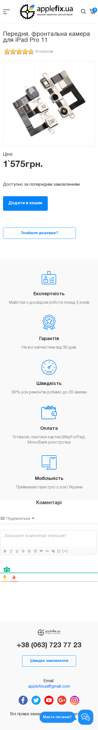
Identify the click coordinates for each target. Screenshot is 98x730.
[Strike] (23, 551)
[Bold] (5, 551)
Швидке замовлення (49, 661)
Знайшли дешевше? (39, 233)
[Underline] (17, 551)
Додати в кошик (25, 203)
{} (59, 551)
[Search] (83, 11)
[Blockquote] (41, 551)
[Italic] (11, 551)
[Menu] (6, 12)
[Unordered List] (35, 551)
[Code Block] (47, 551)
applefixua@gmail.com (49, 686)
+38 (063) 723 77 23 (49, 645)
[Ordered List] (29, 551)
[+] (65, 551)
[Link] (53, 551)
